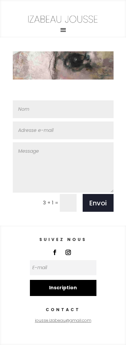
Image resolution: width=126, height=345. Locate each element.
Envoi (98, 203)
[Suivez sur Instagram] (68, 252)
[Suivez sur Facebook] (54, 252)
